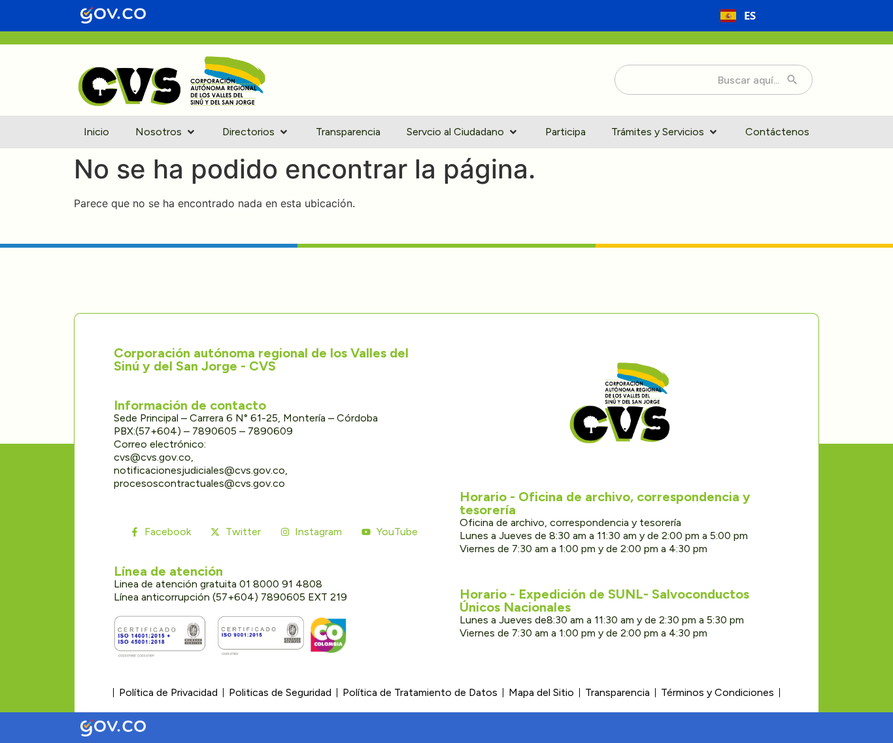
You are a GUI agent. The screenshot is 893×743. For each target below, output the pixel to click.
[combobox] (738, 15)
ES (750, 15)
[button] (166, 132)
